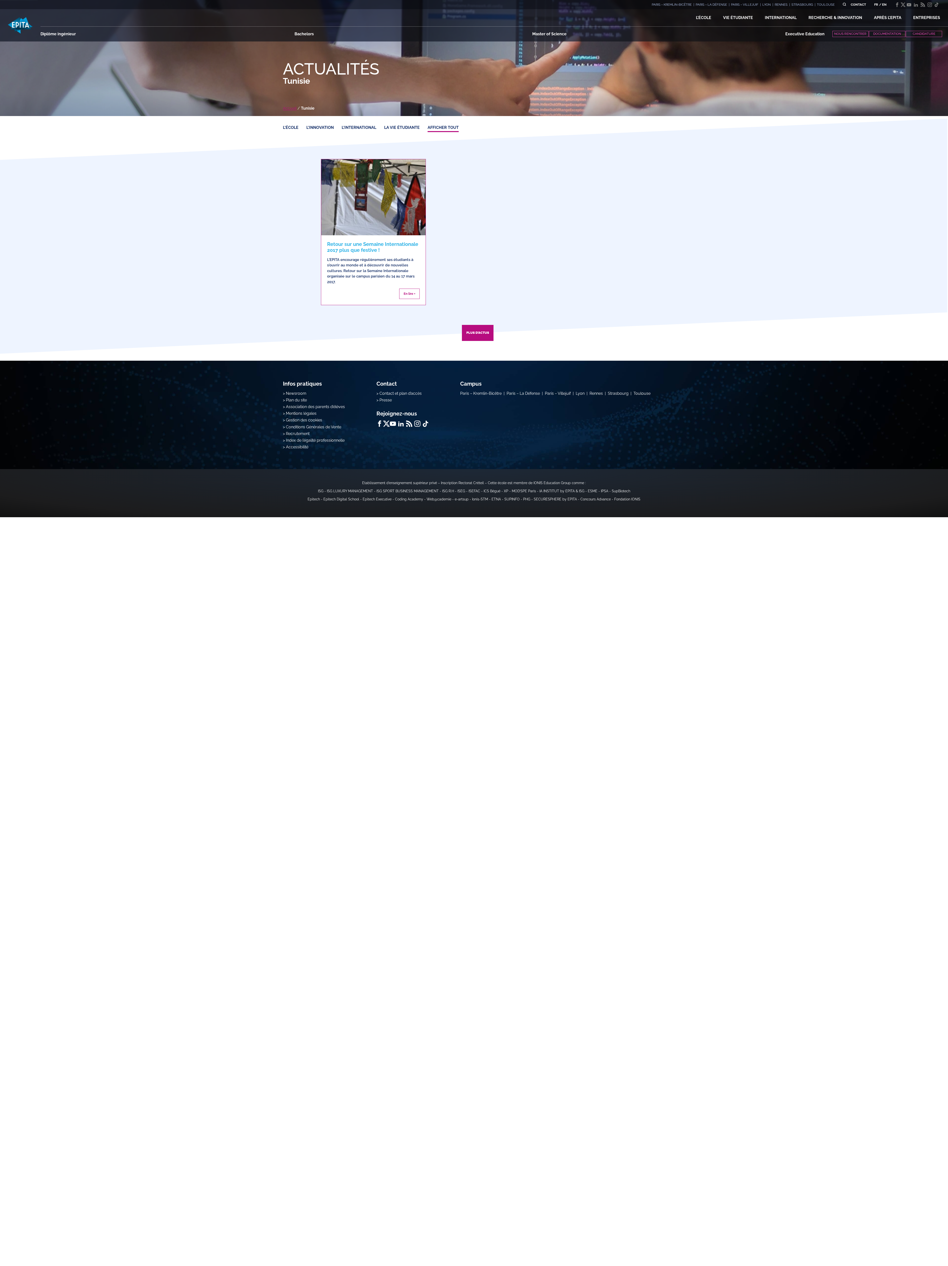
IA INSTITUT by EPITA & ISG (561, 491)
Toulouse (642, 393)
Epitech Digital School (341, 499)
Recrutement (298, 433)
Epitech (314, 499)
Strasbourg (618, 393)
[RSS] (923, 4)
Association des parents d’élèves (315, 406)
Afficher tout (443, 127)
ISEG (461, 491)
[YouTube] (909, 4)
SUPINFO (512, 499)
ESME (592, 491)
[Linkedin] (916, 4)
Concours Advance (595, 499)
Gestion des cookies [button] (304, 420)
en (884, 4)
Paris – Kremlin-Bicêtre (481, 393)
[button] (703, 17)
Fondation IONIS (627, 499)
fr (876, 4)
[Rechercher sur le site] (844, 4)
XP (506, 491)
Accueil (289, 108)
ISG (320, 491)
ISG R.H (448, 491)
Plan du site (296, 400)
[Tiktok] (936, 4)
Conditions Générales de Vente (313, 427)
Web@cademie (439, 499)
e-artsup (462, 499)
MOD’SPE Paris (524, 491)
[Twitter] (903, 4)
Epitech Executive (377, 499)
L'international (359, 127)
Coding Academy (409, 499)
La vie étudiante (402, 127)
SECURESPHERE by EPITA (555, 499)
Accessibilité (297, 447)
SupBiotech (621, 491)
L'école (290, 127)
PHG (526, 499)
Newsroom (296, 393)
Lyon (580, 393)
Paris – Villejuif (558, 393)
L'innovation (320, 127)
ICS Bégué (492, 491)
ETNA (496, 499)
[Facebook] (897, 4)
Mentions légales (301, 413)
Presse (385, 400)
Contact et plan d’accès (400, 393)
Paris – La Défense (523, 393)
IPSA (604, 491)
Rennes (596, 393)
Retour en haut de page (923, 1246)
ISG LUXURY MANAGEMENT (350, 491)
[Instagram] (929, 4)
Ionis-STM (480, 499)
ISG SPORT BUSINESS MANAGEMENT (407, 491)
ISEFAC (474, 491)
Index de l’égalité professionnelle (315, 440)
